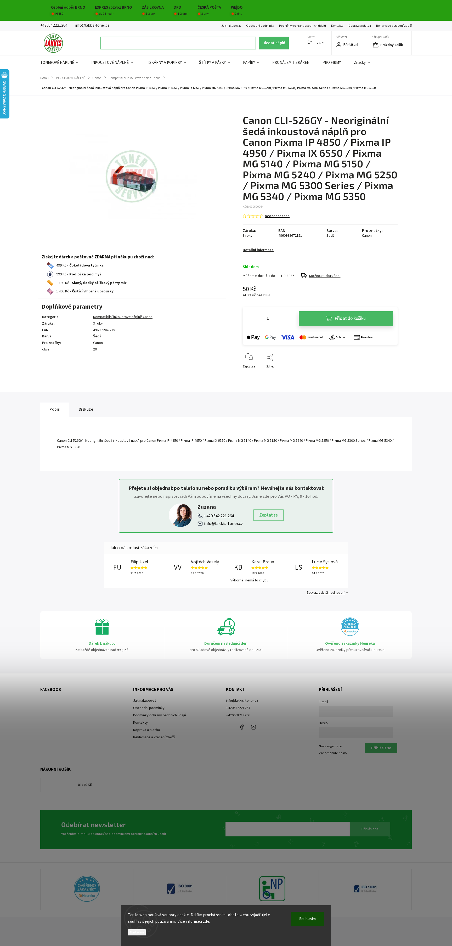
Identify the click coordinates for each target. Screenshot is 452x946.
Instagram (253, 727)
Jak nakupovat (231, 26)
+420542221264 (238, 708)
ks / (85, 785)
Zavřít (389, 375)
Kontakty (337, 26)
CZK (317, 43)
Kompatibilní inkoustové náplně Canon (122, 317)
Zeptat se (268, 515)
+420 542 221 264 (219, 516)
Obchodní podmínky (260, 26)
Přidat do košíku (350, 318)
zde (206, 921)
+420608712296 (238, 715)
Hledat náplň (273, 43)
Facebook (242, 727)
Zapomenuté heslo (333, 753)
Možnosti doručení (325, 276)
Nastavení (137, 932)
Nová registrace (330, 746)
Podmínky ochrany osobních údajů (302, 26)
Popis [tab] (54, 409)
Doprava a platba (359, 26)
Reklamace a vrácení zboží (394, 26)
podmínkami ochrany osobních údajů (139, 833)
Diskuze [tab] (86, 409)
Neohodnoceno (277, 216)
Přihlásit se (369, 829)
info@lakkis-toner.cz (223, 523)
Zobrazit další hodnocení (326, 592)
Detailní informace (258, 250)
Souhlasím (307, 919)
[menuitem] (62, 62)
